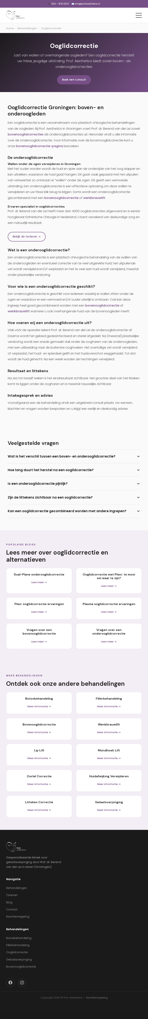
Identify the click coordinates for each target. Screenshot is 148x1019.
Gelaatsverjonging (19, 959)
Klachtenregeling (17, 916)
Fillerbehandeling (17, 945)
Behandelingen (27, 28)
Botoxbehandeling (18, 938)
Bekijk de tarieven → (27, 236)
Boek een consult (74, 80)
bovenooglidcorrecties (26, 134)
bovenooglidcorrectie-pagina (39, 146)
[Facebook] (10, 982)
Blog (9, 902)
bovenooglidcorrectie (61, 198)
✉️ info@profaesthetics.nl (85, 3)
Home (10, 28)
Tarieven (12, 895)
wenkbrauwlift (94, 198)
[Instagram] (22, 982)
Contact (12, 909)
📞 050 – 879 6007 (58, 3)
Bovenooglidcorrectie (21, 967)
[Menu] (139, 15)
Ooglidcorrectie (17, 952)
